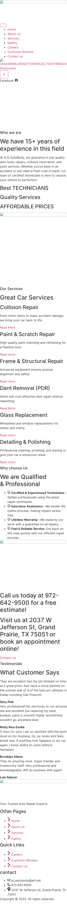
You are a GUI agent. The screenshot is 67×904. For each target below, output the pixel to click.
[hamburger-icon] (3, 25)
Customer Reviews (20, 52)
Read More (7, 327)
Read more (7, 354)
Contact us (15, 56)
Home (11, 29)
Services (13, 38)
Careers (12, 47)
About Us (14, 34)
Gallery (12, 43)
